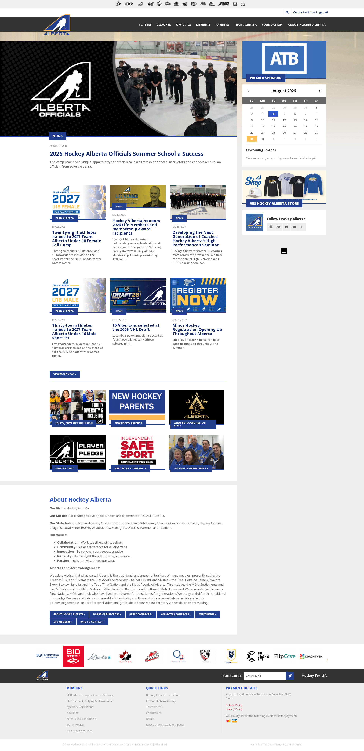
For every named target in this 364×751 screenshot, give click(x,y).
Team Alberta (245, 25)
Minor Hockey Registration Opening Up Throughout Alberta (197, 329)
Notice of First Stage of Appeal (165, 724)
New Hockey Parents (128, 423)
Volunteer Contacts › (176, 614)
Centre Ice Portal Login (309, 12)
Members (203, 25)
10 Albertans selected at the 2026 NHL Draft (136, 327)
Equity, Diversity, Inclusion (74, 423)
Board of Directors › (107, 614)
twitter (278, 227)
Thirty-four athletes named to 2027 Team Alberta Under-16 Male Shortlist (74, 331)
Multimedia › (207, 614)
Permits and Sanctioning (81, 718)
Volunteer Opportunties (191, 468)
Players (145, 25)
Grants (150, 718)
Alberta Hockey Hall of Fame (190, 424)
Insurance (72, 713)
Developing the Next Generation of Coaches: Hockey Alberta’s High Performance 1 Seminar (196, 238)
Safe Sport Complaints (130, 468)
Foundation (272, 25)
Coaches (164, 25)
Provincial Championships (161, 701)
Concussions (154, 713)
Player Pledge (64, 468)
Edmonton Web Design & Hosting (268, 744)
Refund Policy (234, 705)
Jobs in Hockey (75, 724)
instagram (302, 227)
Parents (222, 25)
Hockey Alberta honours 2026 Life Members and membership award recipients (136, 227)
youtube (294, 227)
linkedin (286, 227)
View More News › (64, 374)
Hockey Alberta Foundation (162, 695)
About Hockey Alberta (307, 25)
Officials (183, 25)
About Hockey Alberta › (69, 614)
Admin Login (161, 744)
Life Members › (62, 621)
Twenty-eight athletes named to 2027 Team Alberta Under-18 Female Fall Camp (76, 238)
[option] (57, 656)
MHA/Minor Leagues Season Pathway (89, 695)
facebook (271, 227)
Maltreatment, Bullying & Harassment (89, 701)
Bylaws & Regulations (79, 707)
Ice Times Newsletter (79, 730)
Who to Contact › (92, 621)
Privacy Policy (234, 709)
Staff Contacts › (140, 614)
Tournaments (154, 707)
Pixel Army (295, 744)
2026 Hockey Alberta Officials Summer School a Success (127, 154)
